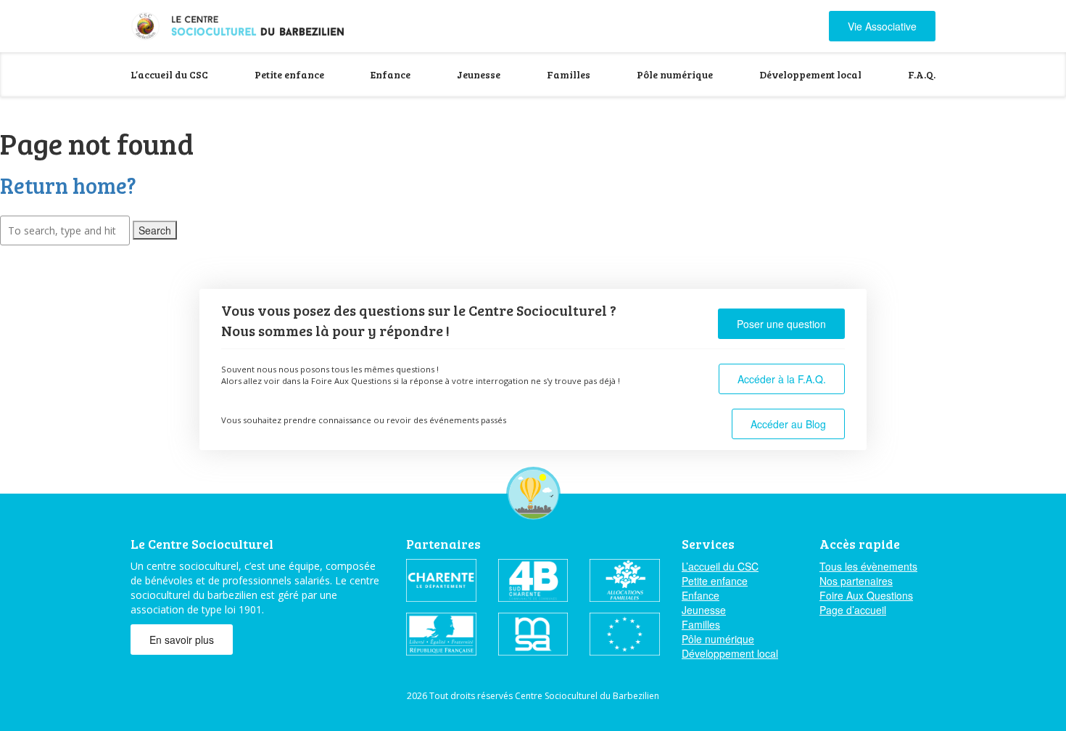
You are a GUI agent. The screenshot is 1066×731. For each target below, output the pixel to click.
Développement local (810, 74)
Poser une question (781, 324)
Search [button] (155, 230)
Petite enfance (289, 74)
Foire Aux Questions (866, 595)
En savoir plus (181, 639)
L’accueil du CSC (169, 74)
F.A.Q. (921, 74)
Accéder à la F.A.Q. (781, 379)
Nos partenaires (856, 580)
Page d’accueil (852, 610)
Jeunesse (478, 74)
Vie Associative (882, 26)
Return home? (68, 185)
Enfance (390, 74)
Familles (568, 74)
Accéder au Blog (788, 424)
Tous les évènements (868, 566)
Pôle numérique (675, 74)
